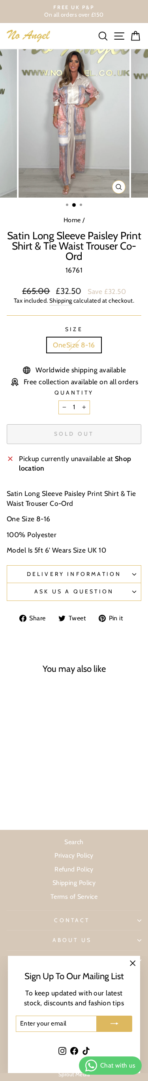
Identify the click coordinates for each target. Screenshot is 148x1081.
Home (72, 220)
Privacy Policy (73, 855)
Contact (72, 920)
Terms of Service (74, 896)
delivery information (74, 574)
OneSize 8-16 (74, 345)
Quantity (74, 392)
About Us (72, 940)
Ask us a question (74, 591)
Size (74, 329)
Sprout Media (74, 1074)
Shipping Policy (74, 883)
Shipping (60, 300)
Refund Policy (74, 869)
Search (74, 842)
